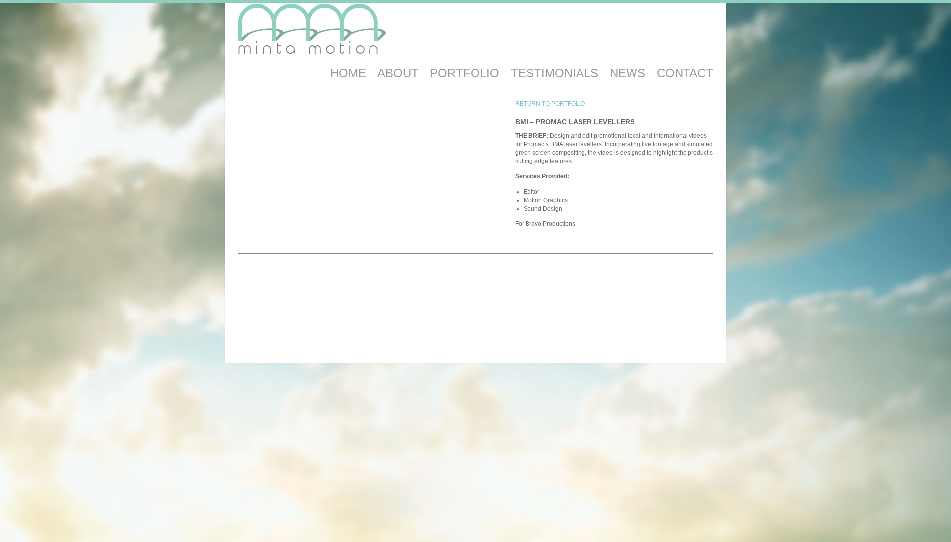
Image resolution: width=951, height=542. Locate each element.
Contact (685, 73)
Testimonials (554, 73)
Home (348, 73)
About (398, 73)
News (627, 73)
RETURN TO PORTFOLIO (550, 103)
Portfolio (464, 73)
